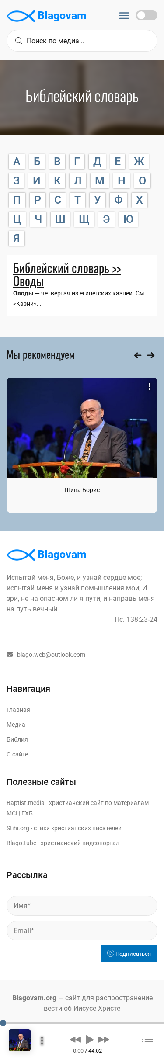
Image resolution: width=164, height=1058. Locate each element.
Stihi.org (18, 828)
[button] (75, 1039)
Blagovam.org (34, 998)
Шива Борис (82, 489)
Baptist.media (26, 802)
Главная (18, 709)
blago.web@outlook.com (51, 654)
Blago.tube (21, 842)
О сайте (17, 754)
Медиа (16, 724)
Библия (17, 739)
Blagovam (61, 15)
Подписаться (132, 953)
